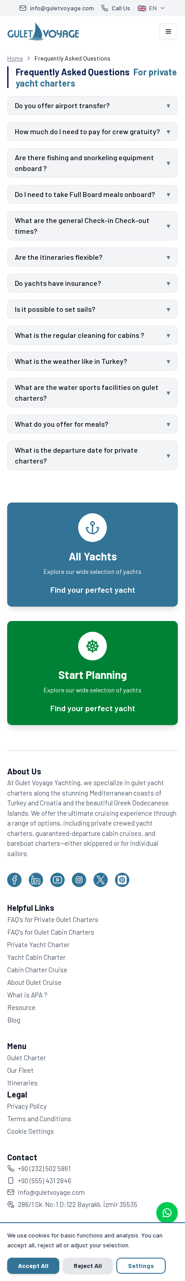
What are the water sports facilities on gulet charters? (89, 403)
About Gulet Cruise (34, 993)
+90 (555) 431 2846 (44, 1191)
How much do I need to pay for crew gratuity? (89, 136)
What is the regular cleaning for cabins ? (89, 345)
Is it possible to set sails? (89, 319)
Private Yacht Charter (38, 955)
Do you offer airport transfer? (89, 105)
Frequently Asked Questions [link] (72, 58)
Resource (21, 1018)
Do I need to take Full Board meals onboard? (89, 205)
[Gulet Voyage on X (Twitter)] (100, 890)
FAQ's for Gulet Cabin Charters (50, 943)
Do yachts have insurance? (89, 293)
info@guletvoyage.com (51, 1203)
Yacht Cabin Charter (36, 968)
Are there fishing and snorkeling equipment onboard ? (89, 173)
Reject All (88, 1265)
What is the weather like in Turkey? (89, 371)
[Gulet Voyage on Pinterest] (122, 890)
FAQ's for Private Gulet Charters (52, 930)
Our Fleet (20, 1081)
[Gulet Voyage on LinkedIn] (35, 890)
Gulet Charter (26, 1068)
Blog (13, 1031)
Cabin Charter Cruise (37, 980)
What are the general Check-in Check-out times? (89, 236)
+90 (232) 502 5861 (44, 1179)
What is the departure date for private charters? (89, 466)
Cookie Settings (30, 1142)
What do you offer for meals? (89, 434)
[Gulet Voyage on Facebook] (14, 890)
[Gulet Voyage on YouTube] (57, 890)
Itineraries (22, 1093)
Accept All (33, 1265)
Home (15, 58)
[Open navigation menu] (168, 31)
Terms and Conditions (39, 1129)
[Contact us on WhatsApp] (167, 1213)
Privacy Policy (27, 1117)
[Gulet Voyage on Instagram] (79, 890)
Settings (141, 1265)
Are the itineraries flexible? (89, 267)
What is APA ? (27, 1005)
